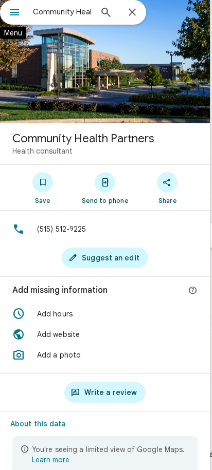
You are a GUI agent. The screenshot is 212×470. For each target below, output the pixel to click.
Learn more (50, 459)
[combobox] (62, 12)
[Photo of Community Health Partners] (105, 61)
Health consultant (42, 151)
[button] (105, 314)
